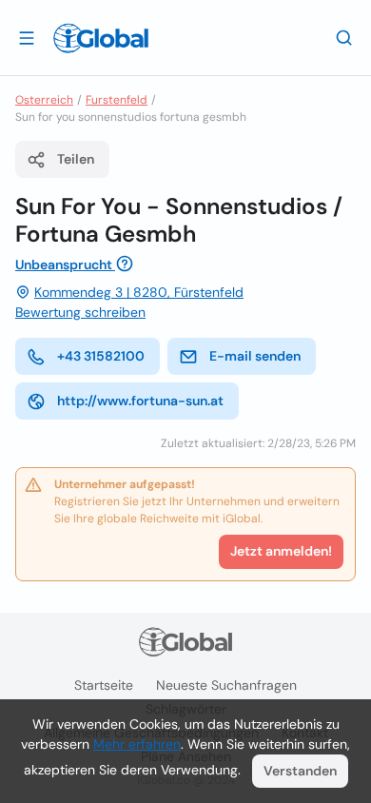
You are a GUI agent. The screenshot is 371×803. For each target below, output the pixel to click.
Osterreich (44, 100)
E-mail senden (255, 355)
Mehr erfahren (137, 744)
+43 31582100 (101, 355)
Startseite (103, 685)
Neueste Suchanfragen (226, 685)
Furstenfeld (116, 100)
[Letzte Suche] (344, 37)
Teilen (75, 158)
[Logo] (100, 38)
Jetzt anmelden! (281, 550)
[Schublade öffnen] (27, 37)
